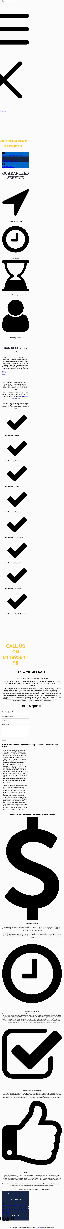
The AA (21, 396)
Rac (15, 398)
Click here (40, 1227)
